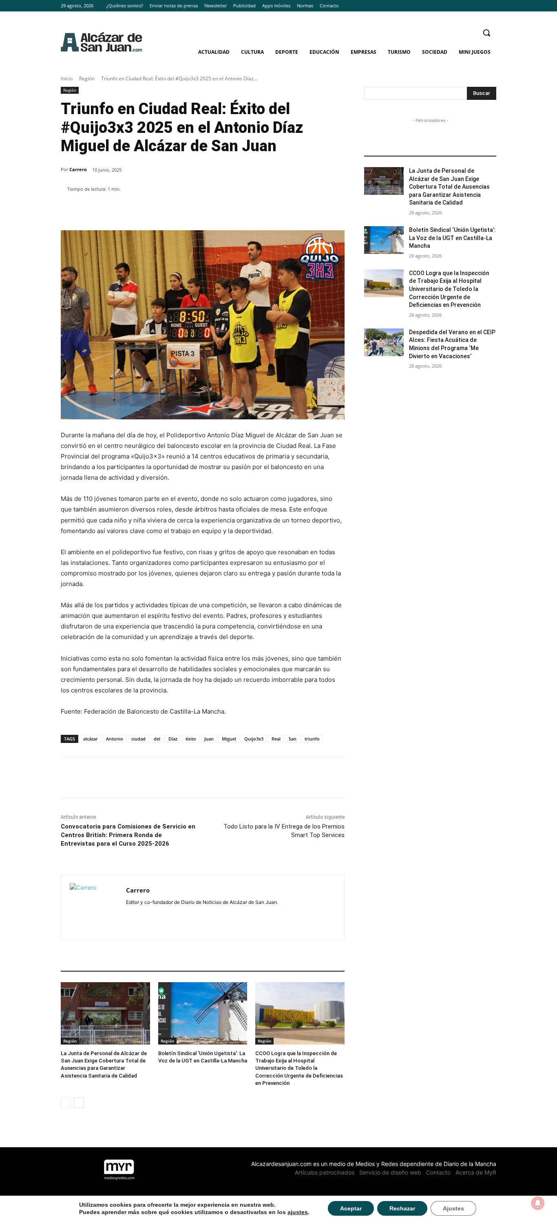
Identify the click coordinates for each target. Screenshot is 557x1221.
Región (87, 78)
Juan (209, 739)
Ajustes (453, 1208)
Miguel (229, 739)
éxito (191, 739)
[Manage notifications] (537, 1203)
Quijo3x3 (253, 739)
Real (276, 739)
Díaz (172, 739)
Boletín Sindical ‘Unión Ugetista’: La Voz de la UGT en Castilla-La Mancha (452, 238)
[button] (486, 32)
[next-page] (79, 1103)
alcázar (90, 739)
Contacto (438, 1172)
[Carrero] (93, 907)
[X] (491, 6)
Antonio (114, 739)
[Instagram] (480, 6)
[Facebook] (469, 6)
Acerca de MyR (475, 1172)
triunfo (312, 739)
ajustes (297, 1212)
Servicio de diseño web (390, 1172)
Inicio (67, 78)
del (157, 739)
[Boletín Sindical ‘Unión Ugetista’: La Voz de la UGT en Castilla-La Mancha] (203, 1013)
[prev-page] (66, 1103)
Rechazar (402, 1208)
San (292, 739)
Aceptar (351, 1208)
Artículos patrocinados (324, 1172)
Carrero (78, 169)
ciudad (138, 739)
